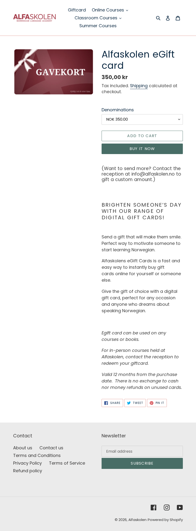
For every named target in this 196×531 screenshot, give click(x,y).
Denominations (118, 110)
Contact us (51, 448)
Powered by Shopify (165, 519)
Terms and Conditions (37, 455)
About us (22, 448)
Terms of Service (67, 463)
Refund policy (27, 471)
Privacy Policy (27, 463)
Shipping (139, 86)
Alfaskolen (137, 519)
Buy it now (142, 148)
